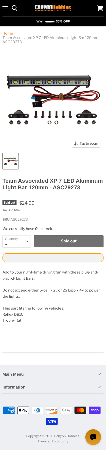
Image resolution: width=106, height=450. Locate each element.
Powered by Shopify (53, 441)
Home (7, 33)
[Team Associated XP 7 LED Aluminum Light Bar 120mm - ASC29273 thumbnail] (10, 161)
